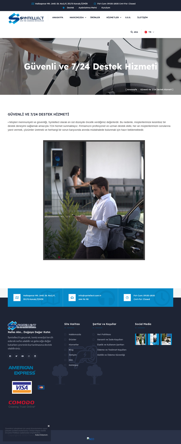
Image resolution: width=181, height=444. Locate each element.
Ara (136, 32)
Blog (71, 350)
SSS (71, 360)
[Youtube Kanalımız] (22, 356)
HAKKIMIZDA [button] (77, 17)
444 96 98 (83, 299)
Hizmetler (74, 344)
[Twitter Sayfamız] (16, 356)
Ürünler (95, 17)
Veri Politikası (104, 334)
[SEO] (90, 438)
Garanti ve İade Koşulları (110, 339)
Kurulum (106, 7)
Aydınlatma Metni (88, 7)
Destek (70, 7)
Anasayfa (57, 17)
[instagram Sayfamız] (28, 356)
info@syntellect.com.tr (89, 295)
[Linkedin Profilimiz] (35, 356)
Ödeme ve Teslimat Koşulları (111, 350)
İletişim (142, 17)
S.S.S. (128, 17)
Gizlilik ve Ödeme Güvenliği (111, 355)
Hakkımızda (75, 334)
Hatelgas (73, 365)
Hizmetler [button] (112, 17)
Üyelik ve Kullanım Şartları (110, 344)
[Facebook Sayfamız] (10, 356)
